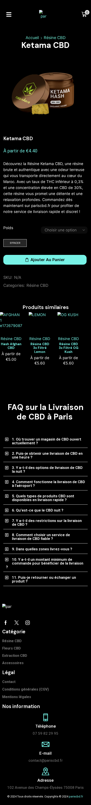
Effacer (15, 242)
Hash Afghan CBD (11, 346)
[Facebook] (6, 622)
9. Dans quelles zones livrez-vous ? (42, 549)
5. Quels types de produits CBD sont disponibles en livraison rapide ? (43, 498)
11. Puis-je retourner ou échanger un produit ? (44, 579)
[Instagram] (27, 622)
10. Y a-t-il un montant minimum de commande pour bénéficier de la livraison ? (44, 563)
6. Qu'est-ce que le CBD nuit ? (37, 510)
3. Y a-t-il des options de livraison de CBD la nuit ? (47, 469)
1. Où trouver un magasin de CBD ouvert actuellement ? (46, 441)
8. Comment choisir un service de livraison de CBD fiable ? (41, 537)
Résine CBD (55, 37)
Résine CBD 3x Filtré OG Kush (68, 348)
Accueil (32, 37)
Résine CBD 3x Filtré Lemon (39, 348)
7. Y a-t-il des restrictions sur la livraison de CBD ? (47, 522)
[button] (9, 14)
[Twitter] (16, 622)
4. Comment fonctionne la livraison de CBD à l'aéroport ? (48, 484)
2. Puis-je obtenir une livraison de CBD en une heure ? (47, 455)
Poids (8, 228)
